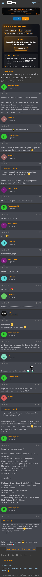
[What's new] (39, 2)
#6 (40, 214)
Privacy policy (28, 569)
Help (36, 569)
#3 (40, 144)
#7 (40, 232)
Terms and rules (16, 569)
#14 (39, 364)
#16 (39, 405)
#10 (39, 285)
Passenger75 (7, 81)
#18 (39, 516)
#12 (39, 321)
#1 (40, 94)
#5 (40, 197)
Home (4, 571)
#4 (40, 164)
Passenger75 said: (9, 168)
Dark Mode (7, 565)
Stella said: (6, 521)
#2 (40, 126)
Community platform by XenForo (20, 575)
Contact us (5, 569)
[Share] (36, 94)
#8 (40, 250)
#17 (39, 445)
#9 (40, 268)
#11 (39, 303)
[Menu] (3, 2)
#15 (39, 385)
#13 (39, 341)
